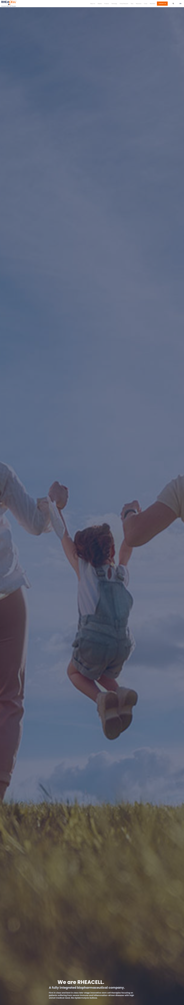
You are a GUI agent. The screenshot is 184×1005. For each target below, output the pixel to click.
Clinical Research (124, 3)
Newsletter (152, 3)
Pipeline (100, 3)
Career (145, 3)
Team (132, 3)
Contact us (162, 3)
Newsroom (138, 3)
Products (106, 3)
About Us (92, 3)
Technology (114, 3)
